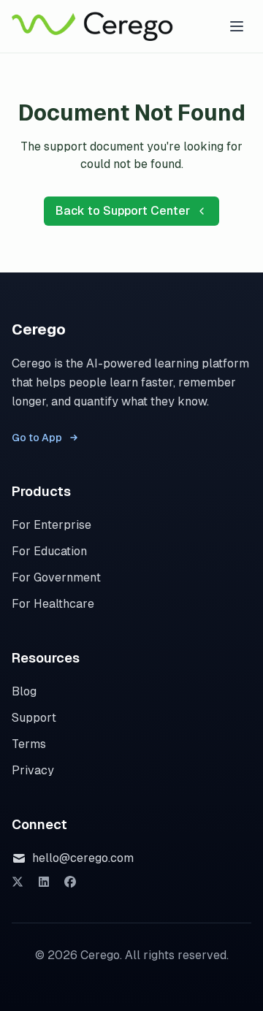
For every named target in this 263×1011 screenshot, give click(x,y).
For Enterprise (51, 525)
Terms (29, 744)
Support (34, 718)
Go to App (37, 437)
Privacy (33, 770)
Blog (24, 691)
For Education (49, 551)
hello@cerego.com (83, 858)
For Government (56, 577)
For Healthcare (53, 604)
